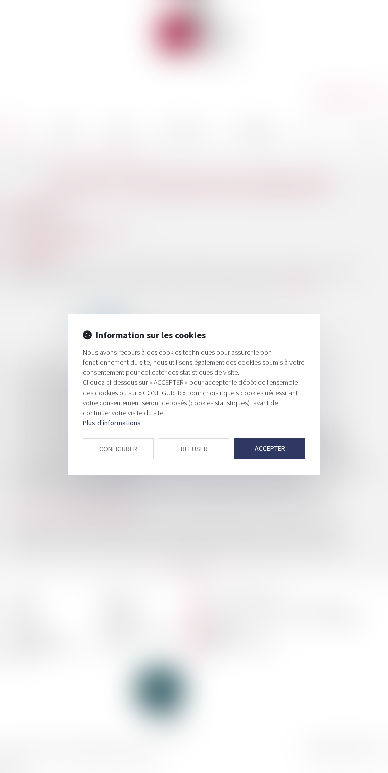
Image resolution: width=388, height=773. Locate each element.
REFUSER (194, 448)
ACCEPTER (270, 448)
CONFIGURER (118, 448)
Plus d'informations (112, 422)
